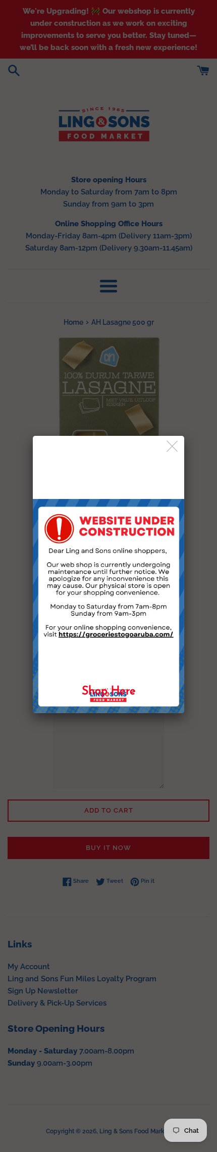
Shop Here (109, 691)
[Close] (173, 447)
